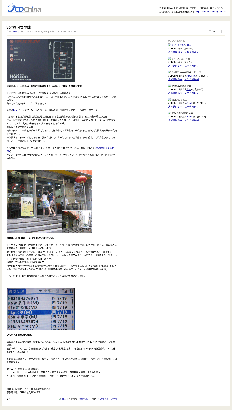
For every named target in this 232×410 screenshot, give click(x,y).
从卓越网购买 (175, 52)
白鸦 (15, 31)
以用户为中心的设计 (26, 8)
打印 (64, 399)
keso (15, 110)
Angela (189, 103)
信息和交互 (103, 399)
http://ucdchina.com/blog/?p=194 (211, 12)
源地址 (114, 399)
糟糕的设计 (84, 399)
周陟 (188, 89)
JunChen (190, 76)
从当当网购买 (191, 52)
